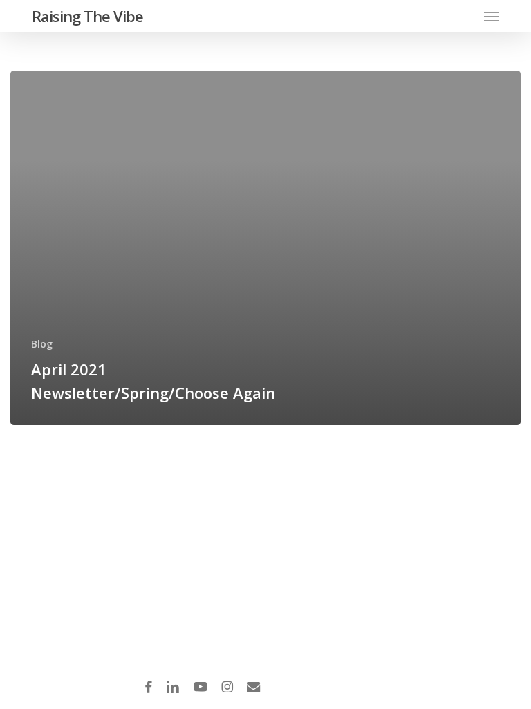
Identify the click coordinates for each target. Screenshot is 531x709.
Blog (42, 343)
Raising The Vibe (87, 16)
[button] (491, 16)
